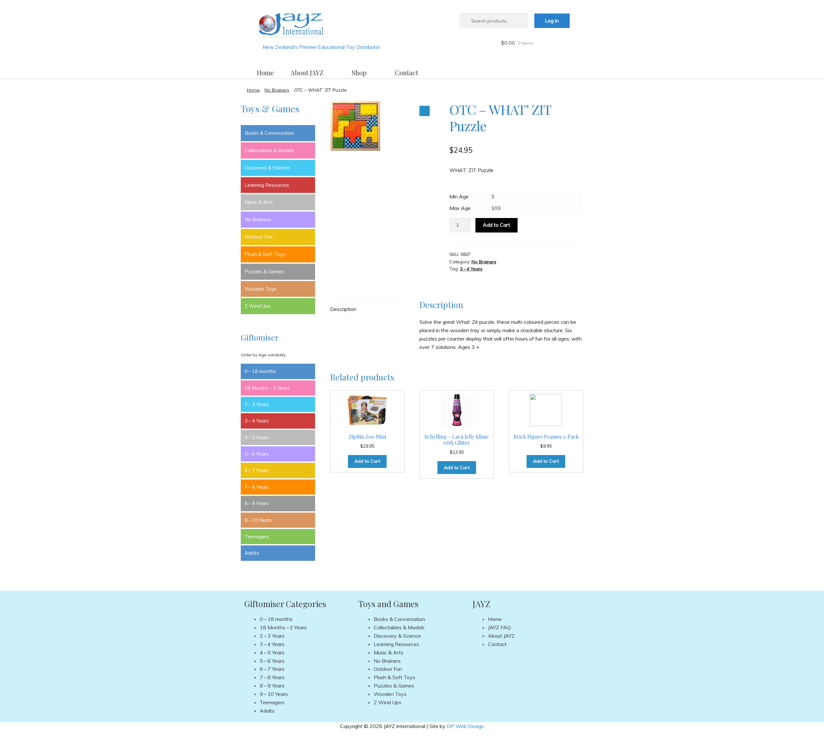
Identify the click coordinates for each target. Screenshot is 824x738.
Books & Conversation (269, 133)
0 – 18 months (260, 371)
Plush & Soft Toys (265, 254)
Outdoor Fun (258, 237)
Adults (252, 553)
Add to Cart (496, 225)
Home (265, 72)
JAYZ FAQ (499, 627)
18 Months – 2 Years (267, 388)
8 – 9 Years (257, 503)
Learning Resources (267, 185)
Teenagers (257, 536)
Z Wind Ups (258, 306)
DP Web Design (465, 726)
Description (343, 309)
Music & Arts (259, 202)
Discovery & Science (267, 168)
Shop (359, 72)
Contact (406, 72)
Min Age (459, 196)
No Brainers (277, 90)
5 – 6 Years (257, 454)
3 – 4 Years (471, 269)
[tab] (367, 309)
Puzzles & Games (264, 272)
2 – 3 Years (257, 404)
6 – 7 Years (257, 470)
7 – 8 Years (257, 487)
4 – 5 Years (257, 437)
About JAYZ (307, 72)
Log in (552, 20)
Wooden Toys (260, 289)
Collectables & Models (269, 150)
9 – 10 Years (258, 520)
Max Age (460, 208)
